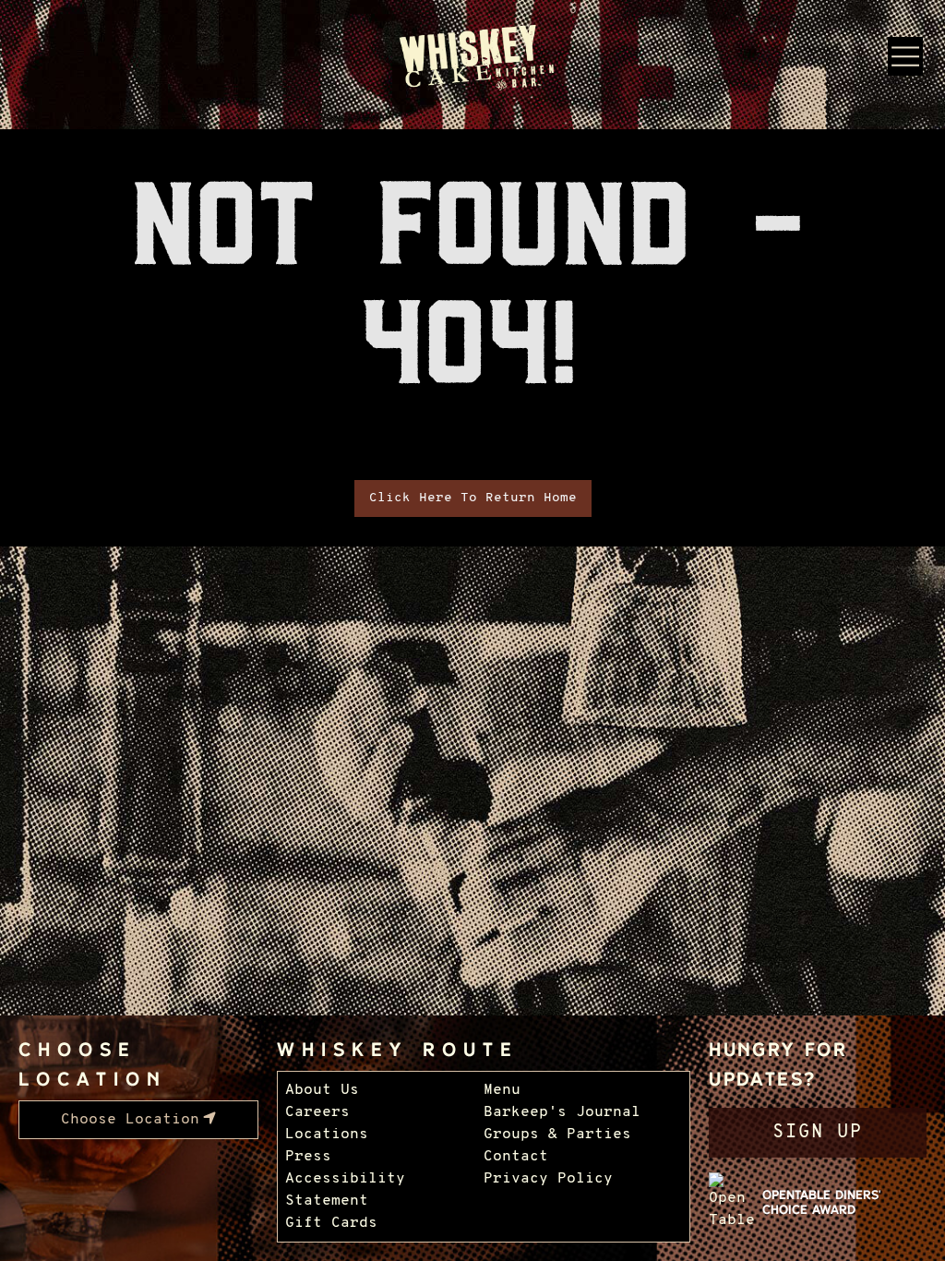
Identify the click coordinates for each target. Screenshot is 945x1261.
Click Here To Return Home (473, 498)
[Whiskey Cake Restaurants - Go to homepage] (473, 59)
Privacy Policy (548, 1178)
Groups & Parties (557, 1134)
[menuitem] (138, 1119)
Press (308, 1156)
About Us (322, 1090)
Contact (516, 1156)
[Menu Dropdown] (905, 56)
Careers (317, 1112)
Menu (502, 1090)
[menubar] (138, 1119)
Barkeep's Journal (562, 1112)
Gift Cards (331, 1223)
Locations (326, 1134)
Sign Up (817, 1132)
